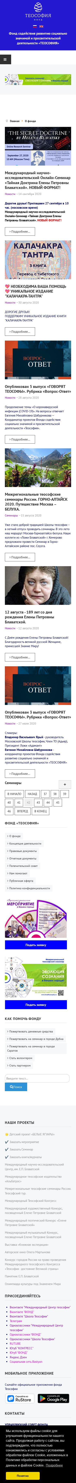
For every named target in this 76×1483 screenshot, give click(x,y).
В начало (14, 794)
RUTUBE (15, 1343)
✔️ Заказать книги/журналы (23, 1157)
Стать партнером (20, 1065)
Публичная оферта (21, 881)
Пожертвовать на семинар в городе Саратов (31, 1048)
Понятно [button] (23, 1475)
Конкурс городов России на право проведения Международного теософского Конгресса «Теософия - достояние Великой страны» (35, 1264)
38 (55, 794)
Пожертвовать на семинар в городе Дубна (36, 1039)
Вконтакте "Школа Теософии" (29, 1316)
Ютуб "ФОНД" (19, 1352)
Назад (32, 794)
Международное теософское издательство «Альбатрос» (33, 1179)
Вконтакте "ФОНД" (22, 1312)
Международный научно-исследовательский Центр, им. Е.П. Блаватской (34, 1167)
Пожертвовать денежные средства (31, 1031)
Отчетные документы (22, 858)
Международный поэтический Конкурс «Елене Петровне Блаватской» (35, 1223)
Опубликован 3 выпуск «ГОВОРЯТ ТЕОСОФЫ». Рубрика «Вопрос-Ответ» (38, 714)
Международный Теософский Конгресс (31, 1201)
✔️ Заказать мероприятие (22, 1142)
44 (48, 802)
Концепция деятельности (25, 843)
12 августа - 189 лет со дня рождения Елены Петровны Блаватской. (29, 616)
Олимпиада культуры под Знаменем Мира (33, 1284)
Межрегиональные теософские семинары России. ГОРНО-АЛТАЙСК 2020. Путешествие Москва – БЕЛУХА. (36, 501)
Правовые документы (23, 851)
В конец (40, 811)
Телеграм (16, 1321)
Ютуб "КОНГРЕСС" (21, 1348)
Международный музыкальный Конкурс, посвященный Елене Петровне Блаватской (33, 1235)
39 (64, 794)
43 (38, 802)
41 (18, 802)
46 (9, 811)
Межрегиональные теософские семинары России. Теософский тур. (38, 1191)
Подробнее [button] (54, 1465)
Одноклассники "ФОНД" (25, 1334)
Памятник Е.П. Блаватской (22, 1276)
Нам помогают (18, 873)
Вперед (22, 811)
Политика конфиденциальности (29, 888)
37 (45, 794)
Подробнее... (20, 231)
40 (9, 802)
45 (57, 802)
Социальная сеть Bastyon (26, 1362)
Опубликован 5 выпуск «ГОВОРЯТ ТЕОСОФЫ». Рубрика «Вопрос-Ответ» (38, 389)
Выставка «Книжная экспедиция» (26, 1245)
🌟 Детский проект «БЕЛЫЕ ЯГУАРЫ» (30, 1134)
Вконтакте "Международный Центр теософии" (40, 1307)
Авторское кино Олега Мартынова (27, 1252)
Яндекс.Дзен (18, 1357)
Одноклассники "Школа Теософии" (32, 1339)
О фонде (14, 836)
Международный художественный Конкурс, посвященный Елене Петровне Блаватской (33, 1210)
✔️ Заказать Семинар (19, 1149)
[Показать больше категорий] (65, 784)
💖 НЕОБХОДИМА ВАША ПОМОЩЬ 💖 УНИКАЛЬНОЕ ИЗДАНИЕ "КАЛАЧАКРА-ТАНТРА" (35, 291)
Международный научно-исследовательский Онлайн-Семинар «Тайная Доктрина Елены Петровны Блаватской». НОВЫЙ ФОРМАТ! (38, 180)
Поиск (17, 1087)
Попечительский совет (23, 866)
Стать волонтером (20, 1058)
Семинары (13, 782)
